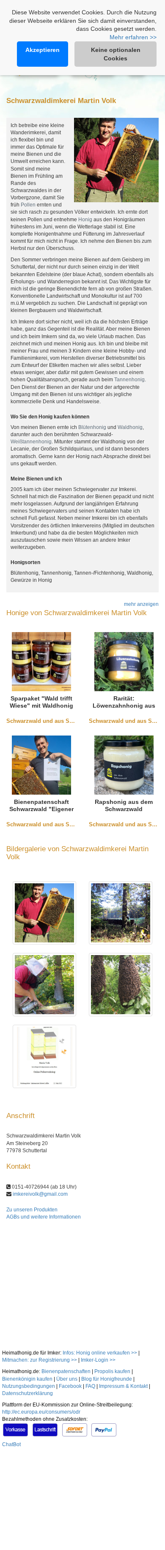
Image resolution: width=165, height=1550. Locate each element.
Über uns (66, 1379)
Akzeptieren (42, 49)
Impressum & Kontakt (123, 1386)
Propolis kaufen (112, 1371)
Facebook (70, 1386)
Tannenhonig (129, 380)
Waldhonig (130, 427)
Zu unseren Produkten (32, 1210)
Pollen (28, 205)
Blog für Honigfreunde (106, 1379)
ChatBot (11, 1444)
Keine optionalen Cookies (115, 54)
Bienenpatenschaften (66, 1371)
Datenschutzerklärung (27, 1393)
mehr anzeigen (141, 604)
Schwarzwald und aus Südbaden (49, 721)
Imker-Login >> (98, 1360)
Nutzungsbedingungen (28, 1386)
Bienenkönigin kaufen (27, 1379)
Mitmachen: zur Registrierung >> (39, 1360)
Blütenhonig (92, 427)
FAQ (90, 1386)
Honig (85, 220)
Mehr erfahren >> (133, 37)
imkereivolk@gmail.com (40, 1194)
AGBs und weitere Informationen (43, 1217)
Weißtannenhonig (31, 442)
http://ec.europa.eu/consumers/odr (41, 1412)
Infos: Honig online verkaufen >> (100, 1353)
